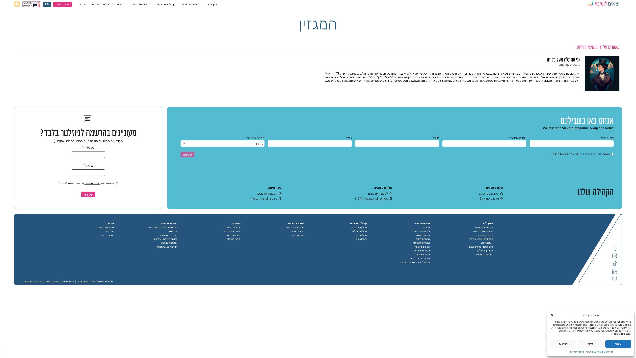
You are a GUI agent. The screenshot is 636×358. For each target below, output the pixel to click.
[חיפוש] (17, 4)
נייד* (349, 138)
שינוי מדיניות (298, 235)
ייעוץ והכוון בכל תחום (483, 231)
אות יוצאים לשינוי (232, 235)
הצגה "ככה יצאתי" (168, 235)
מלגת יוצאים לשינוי (421, 250)
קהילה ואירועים (166, 4)
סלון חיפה (274, 188)
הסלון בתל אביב (359, 227)
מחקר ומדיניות (141, 4)
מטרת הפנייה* (255, 138)
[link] (471, 73)
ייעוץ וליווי (487, 223)
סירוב (591, 344)
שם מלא (88, 147)
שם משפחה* (517, 138)
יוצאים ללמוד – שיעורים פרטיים (415, 262)
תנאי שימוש (68, 281)
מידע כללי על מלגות (420, 258)
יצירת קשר (62, 4)
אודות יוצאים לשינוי (105, 227)
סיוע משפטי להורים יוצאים (481, 246)
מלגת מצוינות (423, 254)
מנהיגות (121, 4)
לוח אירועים (361, 239)
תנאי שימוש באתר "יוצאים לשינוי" (599, 352)
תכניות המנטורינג (484, 235)
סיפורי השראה (233, 239)
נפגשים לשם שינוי (169, 242)
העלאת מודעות (101, 4)
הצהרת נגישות (51, 281)
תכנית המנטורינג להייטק (481, 239)
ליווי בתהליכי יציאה (484, 227)
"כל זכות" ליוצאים (484, 254)
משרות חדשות (107, 235)
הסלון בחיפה (361, 235)
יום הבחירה (172, 231)
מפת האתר (82, 281)
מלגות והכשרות (191, 4)
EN (47, 4)
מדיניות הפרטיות (577, 352)
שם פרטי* (607, 138)
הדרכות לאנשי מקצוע (167, 246)
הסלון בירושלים (359, 231)
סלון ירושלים (494, 188)
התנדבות (110, 231)
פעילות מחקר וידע (295, 227)
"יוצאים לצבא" (486, 242)
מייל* (436, 138)
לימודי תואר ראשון (421, 231)
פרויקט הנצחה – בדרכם (165, 239)
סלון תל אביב (383, 188)
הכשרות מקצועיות (421, 242)
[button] (552, 315)
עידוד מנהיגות (233, 227)
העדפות (563, 344)
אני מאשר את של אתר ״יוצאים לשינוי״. (86, 183)
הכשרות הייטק (423, 239)
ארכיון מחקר (298, 231)
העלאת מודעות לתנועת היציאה (162, 227)
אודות (81, 4)
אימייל (88, 166)
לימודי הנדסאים (422, 235)
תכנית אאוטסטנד (232, 231)
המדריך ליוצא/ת (27, 4)
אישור (618, 344)
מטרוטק (426, 227)
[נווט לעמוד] (615, 250)
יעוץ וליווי (212, 4)
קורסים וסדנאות (422, 246)
